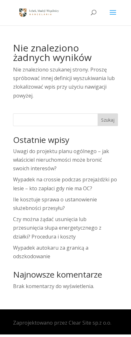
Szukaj (107, 120)
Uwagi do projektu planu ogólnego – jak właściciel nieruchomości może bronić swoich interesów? (61, 160)
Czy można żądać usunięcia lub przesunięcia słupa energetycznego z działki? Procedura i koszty (57, 228)
